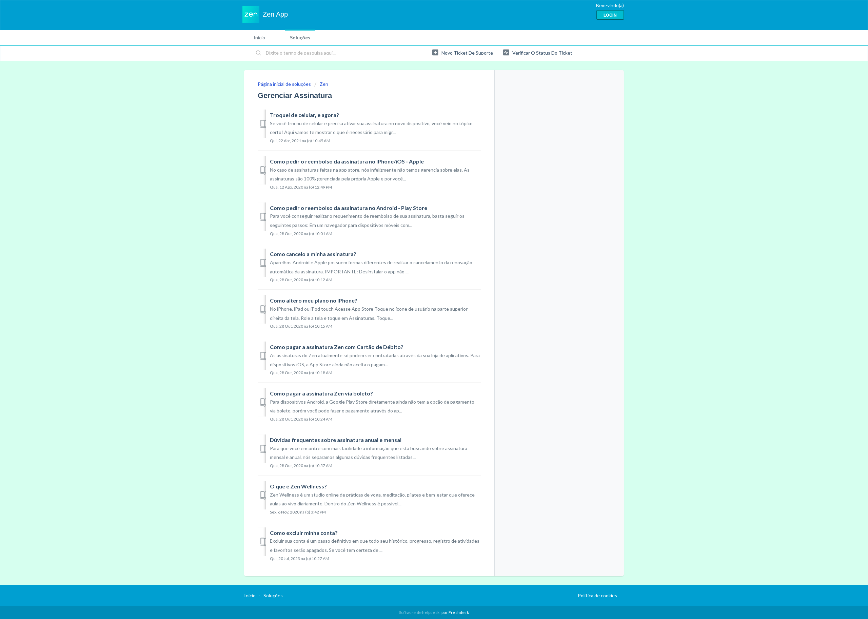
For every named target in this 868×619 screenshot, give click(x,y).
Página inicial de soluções (285, 84)
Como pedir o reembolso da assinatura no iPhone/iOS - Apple (347, 161)
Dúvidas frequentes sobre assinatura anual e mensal (335, 440)
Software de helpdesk (419, 612)
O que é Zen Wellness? (298, 486)
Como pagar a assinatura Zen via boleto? (321, 393)
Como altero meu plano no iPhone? (313, 300)
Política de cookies (597, 595)
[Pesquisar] (258, 53)
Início (259, 37)
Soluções (300, 37)
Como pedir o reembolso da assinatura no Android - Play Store (348, 208)
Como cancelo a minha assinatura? (313, 254)
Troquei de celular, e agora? (304, 115)
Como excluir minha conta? (304, 532)
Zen (324, 84)
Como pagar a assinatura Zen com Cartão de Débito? (336, 347)
